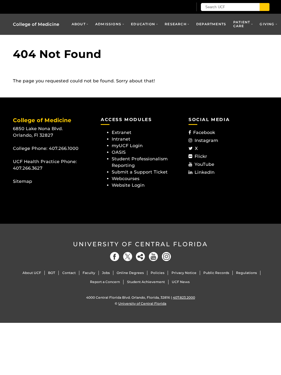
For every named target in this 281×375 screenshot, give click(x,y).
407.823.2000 (184, 297)
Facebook (204, 132)
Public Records (216, 273)
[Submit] (264, 7)
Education (143, 24)
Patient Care (241, 24)
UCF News (181, 282)
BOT (51, 273)
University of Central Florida (140, 244)
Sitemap (22, 181)
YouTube (204, 164)
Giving (267, 24)
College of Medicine (36, 24)
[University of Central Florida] (52, 6)
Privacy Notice (184, 273)
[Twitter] (127, 256)
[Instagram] (166, 256)
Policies (157, 273)
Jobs (106, 273)
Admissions (108, 24)
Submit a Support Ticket (140, 172)
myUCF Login (127, 145)
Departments (211, 24)
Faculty (89, 273)
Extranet (121, 132)
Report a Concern (105, 282)
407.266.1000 (63, 148)
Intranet (121, 139)
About (79, 24)
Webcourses (125, 178)
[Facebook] (114, 256)
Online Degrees (130, 273)
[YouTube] (153, 256)
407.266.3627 (28, 168)
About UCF (32, 273)
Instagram (206, 140)
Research (176, 24)
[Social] (140, 256)
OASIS (119, 152)
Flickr (201, 156)
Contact (69, 273)
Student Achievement (146, 282)
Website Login (128, 185)
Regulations (246, 273)
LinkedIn (205, 172)
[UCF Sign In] (175, 7)
